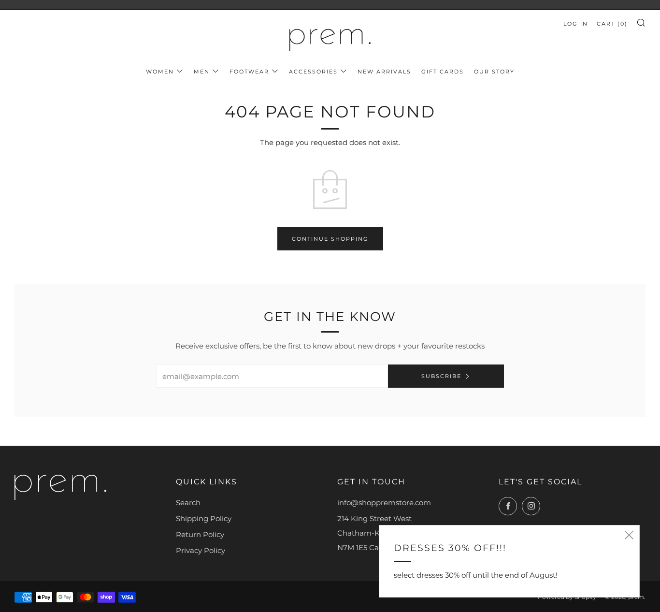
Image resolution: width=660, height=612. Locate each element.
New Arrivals (384, 71)
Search (188, 502)
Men (202, 71)
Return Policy (200, 534)
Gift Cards (442, 71)
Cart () (612, 23)
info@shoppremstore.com (384, 502)
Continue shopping (330, 238)
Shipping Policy (203, 518)
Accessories (313, 71)
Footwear (249, 71)
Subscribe (441, 376)
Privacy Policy (200, 550)
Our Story (494, 71)
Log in (575, 23)
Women (160, 71)
